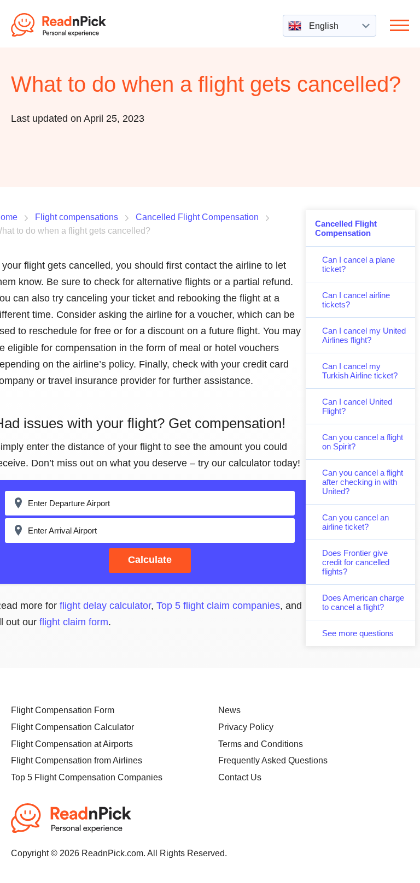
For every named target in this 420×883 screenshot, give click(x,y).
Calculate (150, 559)
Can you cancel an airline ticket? (355, 522)
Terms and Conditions (260, 744)
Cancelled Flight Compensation (346, 228)
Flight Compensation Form (62, 710)
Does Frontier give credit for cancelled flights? (355, 562)
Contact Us (239, 777)
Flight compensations (76, 217)
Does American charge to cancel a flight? (363, 602)
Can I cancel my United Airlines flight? (364, 335)
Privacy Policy (245, 727)
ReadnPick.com (73, 25)
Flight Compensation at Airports (72, 744)
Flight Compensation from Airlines (76, 760)
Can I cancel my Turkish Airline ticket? (360, 371)
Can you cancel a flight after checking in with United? (362, 482)
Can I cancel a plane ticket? (358, 264)
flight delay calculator (105, 605)
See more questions (358, 633)
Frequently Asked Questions (273, 760)
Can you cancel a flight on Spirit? (362, 441)
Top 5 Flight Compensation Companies (86, 777)
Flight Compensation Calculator (72, 727)
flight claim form (73, 622)
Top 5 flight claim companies (218, 605)
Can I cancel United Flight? (357, 406)
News (229, 710)
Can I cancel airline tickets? (356, 300)
